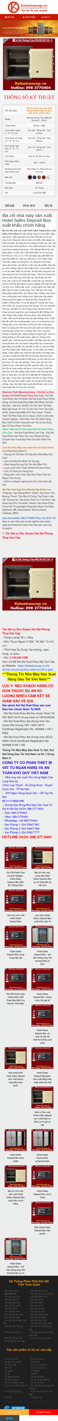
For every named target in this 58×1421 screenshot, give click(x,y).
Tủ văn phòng (37, 1382)
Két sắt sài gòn (12, 1290)
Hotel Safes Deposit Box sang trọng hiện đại (15, 954)
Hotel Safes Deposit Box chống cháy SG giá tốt (42, 997)
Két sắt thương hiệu (14, 1314)
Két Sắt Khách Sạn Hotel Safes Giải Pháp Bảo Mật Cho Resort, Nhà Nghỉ (15, 998)
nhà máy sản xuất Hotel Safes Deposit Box (15, 918)
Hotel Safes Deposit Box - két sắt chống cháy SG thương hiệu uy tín (15, 1268)
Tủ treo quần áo (38, 1367)
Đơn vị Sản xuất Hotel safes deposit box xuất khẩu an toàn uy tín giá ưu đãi (42, 1118)
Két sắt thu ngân (12, 1317)
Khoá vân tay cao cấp (41, 1337)
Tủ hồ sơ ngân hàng (14, 1382)
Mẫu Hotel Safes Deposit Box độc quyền (42, 1230)
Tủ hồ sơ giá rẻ (12, 1379)
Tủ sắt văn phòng (13, 1361)
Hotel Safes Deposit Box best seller (15, 1158)
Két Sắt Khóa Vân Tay (41, 1323)
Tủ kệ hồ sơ (36, 1397)
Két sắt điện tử (11, 1299)
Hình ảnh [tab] (29, 205)
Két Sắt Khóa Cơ (38, 1320)
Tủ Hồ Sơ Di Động (13, 1391)
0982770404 (44, 1412)
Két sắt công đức (39, 1317)
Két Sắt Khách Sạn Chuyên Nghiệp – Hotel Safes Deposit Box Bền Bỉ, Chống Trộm (15, 879)
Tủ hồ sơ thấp (37, 1358)
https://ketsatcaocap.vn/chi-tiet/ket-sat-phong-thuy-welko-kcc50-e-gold (27, 667)
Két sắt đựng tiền (13, 1302)
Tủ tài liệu (35, 1361)
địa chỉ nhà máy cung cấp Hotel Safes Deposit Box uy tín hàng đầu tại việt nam (42, 879)
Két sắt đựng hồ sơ (14, 1332)
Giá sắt (8, 1367)
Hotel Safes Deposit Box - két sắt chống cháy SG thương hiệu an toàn (42, 958)
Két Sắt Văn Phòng (14, 1326)
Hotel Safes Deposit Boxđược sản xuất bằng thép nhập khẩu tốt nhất (42, 1077)
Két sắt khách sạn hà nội (42, 1293)
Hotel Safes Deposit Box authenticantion (42, 1158)
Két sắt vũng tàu (12, 1296)
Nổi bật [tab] (9, 205)
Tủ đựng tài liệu (12, 1376)
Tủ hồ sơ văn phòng (40, 1379)
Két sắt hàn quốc (13, 1305)
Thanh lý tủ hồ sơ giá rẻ (16, 1385)
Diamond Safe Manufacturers (18, 392)
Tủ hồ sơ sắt (10, 1364)
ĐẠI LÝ (47, 17)
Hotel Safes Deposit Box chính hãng (42, 1194)
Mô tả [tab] (48, 205)
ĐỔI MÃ (10, 17)
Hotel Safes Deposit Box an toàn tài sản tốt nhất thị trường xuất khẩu (42, 1036)
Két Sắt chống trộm (14, 1337)
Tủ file (7, 1373)
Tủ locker (35, 1370)
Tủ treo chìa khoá (39, 1364)
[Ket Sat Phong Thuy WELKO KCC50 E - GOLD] (29, 583)
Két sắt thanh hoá (39, 1296)
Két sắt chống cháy (40, 1314)
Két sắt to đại (11, 1308)
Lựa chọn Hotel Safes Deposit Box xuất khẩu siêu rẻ (42, 918)
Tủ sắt (34, 1373)
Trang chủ (15, 1412)
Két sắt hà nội (37, 1299)
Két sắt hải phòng (39, 1290)
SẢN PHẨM (29, 17)
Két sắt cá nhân (38, 1311)
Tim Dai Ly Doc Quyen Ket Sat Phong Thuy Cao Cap (28, 393)
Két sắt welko (37, 1302)
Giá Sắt (8, 1397)
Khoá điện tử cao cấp (15, 1340)
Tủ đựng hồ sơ (37, 1376)
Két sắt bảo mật (12, 1311)
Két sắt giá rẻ (37, 1305)
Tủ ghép (8, 1370)
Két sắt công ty (38, 1308)
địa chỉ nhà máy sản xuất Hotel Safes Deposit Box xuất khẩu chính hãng (16, 1197)
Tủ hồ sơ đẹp (11, 1358)
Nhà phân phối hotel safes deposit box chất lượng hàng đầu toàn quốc (16, 1079)
